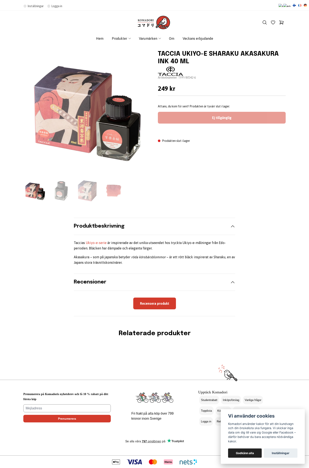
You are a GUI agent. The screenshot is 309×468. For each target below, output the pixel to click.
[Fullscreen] (87, 111)
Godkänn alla (245, 453)
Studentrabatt (209, 400)
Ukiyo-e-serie (96, 243)
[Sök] (264, 22)
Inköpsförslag (231, 400)
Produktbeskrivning (99, 226)
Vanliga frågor (253, 400)
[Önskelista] (273, 22)
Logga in (206, 421)
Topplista (206, 410)
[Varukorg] (281, 22)
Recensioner (90, 282)
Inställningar (280, 453)
